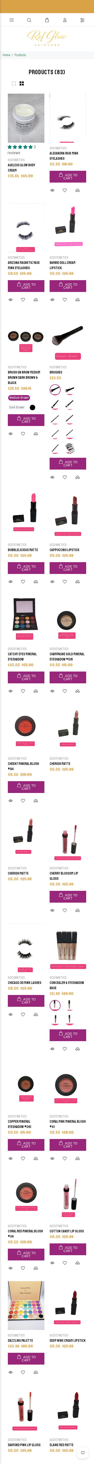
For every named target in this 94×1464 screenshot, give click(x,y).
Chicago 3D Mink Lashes (24, 983)
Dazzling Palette (20, 1340)
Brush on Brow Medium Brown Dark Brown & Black (24, 377)
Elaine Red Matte (61, 1445)
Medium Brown (19, 398)
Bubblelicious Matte (23, 550)
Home (6, 55)
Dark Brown (16, 407)
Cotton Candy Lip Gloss (67, 1231)
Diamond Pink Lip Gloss (24, 1445)
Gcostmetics (59, 257)
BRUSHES (56, 372)
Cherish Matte (60, 764)
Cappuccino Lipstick (64, 550)
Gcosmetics (16, 160)
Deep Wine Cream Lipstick (68, 1340)
